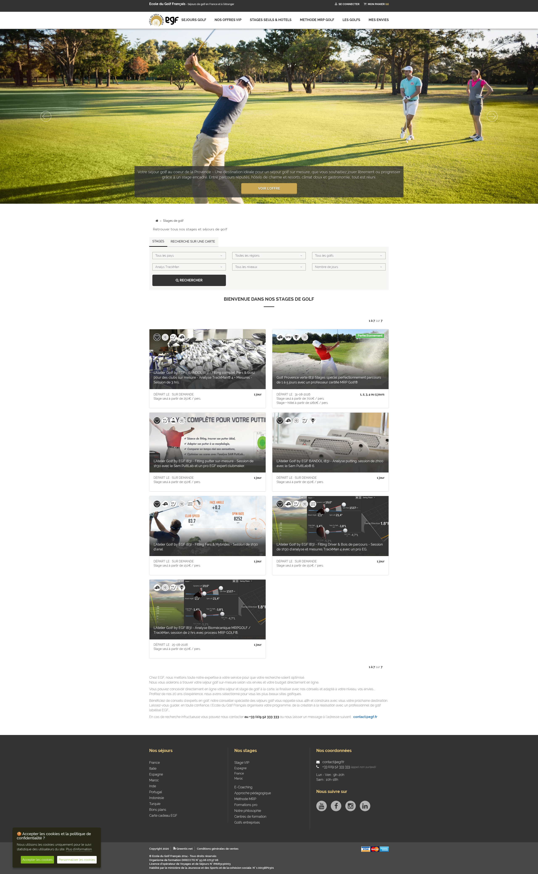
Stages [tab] (158, 249)
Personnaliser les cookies (77, 860)
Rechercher (191, 288)
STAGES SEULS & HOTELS (270, 20)
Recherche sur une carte (193, 250)
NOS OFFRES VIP (228, 20)
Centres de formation (250, 825)
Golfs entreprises (247, 831)
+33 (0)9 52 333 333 (336, 775)
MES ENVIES (379, 20)
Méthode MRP (245, 807)
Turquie (154, 812)
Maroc (154, 788)
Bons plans (157, 818)
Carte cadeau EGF (163, 824)
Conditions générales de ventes (218, 856)
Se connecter (349, 4)
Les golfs (351, 20)
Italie (152, 777)
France (154, 771)
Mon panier (378, 4)
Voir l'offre (269, 197)
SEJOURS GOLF (193, 20)
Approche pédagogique (252, 801)
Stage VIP (241, 771)
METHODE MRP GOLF (317, 20)
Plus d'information (79, 849)
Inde (152, 794)
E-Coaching (243, 795)
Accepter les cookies (37, 860)
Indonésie (156, 806)
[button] (40, 120)
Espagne (156, 783)
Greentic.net (184, 856)
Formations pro (245, 813)
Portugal (155, 800)
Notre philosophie (247, 819)
